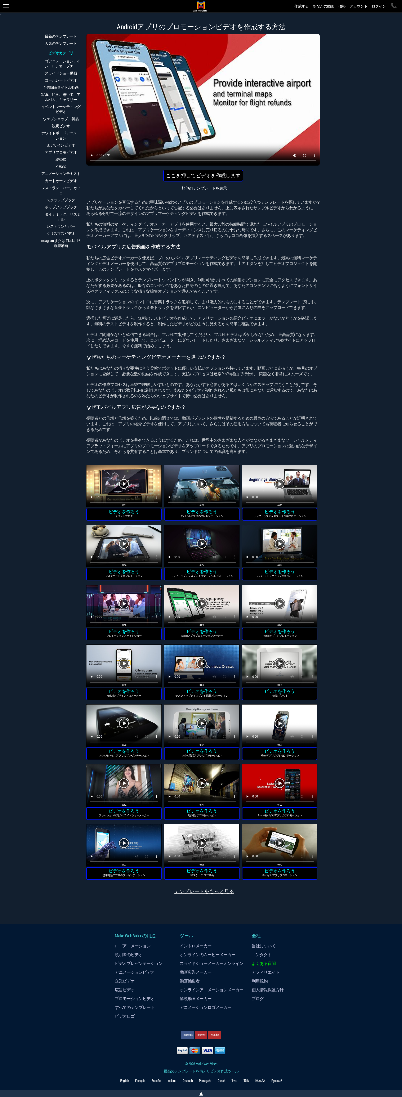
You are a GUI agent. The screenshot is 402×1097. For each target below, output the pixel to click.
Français (140, 1081)
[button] (124, 487)
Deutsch (188, 1081)
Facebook (187, 1035)
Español (156, 1081)
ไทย (234, 1081)
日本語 (260, 1081)
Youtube (214, 1035)
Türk (246, 1081)
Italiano (172, 1081)
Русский (276, 1081)
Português (205, 1081)
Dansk (221, 1081)
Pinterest (201, 1035)
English (124, 1081)
